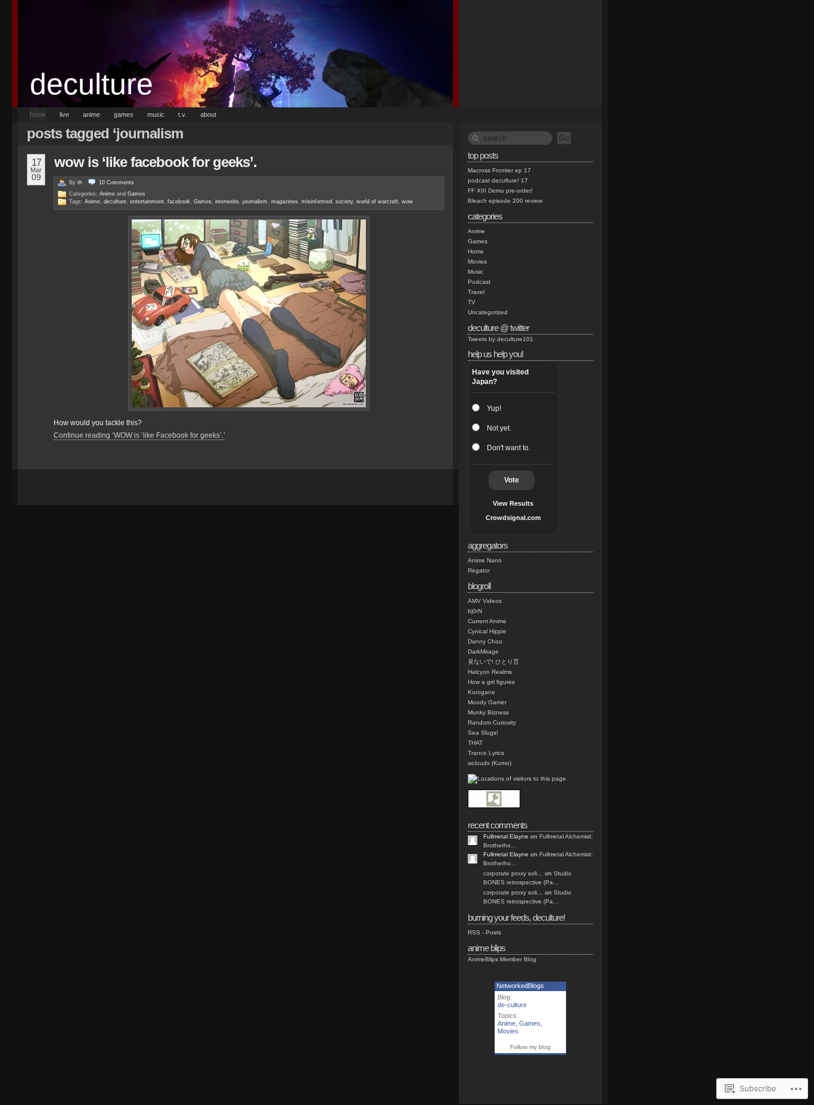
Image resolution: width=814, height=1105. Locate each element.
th (79, 182)
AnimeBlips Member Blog (502, 959)
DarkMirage (483, 651)
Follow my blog (530, 1047)
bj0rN (475, 611)
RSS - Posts (484, 932)
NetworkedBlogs (520, 985)
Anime (107, 194)
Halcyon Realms (490, 671)
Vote (511, 480)
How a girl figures (491, 682)
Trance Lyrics (486, 753)
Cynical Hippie (487, 631)
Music (475, 271)
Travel (476, 292)
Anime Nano (485, 560)
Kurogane (481, 692)
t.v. (182, 114)
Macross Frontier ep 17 (499, 170)
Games (136, 194)
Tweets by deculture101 (500, 339)
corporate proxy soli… (513, 873)
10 (116, 182)
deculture (91, 84)
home (38, 114)
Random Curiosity (492, 722)
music (155, 114)
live (64, 114)
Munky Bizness (488, 712)
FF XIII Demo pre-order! (500, 190)
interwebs (227, 202)
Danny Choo (485, 641)
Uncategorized (488, 312)
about (208, 114)
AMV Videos (485, 601)
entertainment (147, 202)
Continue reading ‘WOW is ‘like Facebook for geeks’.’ (139, 435)
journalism (255, 202)
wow (407, 202)
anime (91, 114)
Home (476, 251)
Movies (477, 261)
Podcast (479, 281)
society (344, 202)
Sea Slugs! (483, 732)
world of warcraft (377, 202)
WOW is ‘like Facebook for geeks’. (155, 162)
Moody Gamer (487, 702)
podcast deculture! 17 (498, 180)
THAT (475, 742)
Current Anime (487, 621)
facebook (178, 202)
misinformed (317, 202)
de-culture (512, 1004)
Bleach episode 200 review (505, 200)
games (123, 114)
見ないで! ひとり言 (493, 661)
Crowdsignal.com (513, 517)
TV (472, 302)
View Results (513, 503)
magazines (284, 202)
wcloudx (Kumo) (489, 763)
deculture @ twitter (498, 328)
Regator (479, 570)
